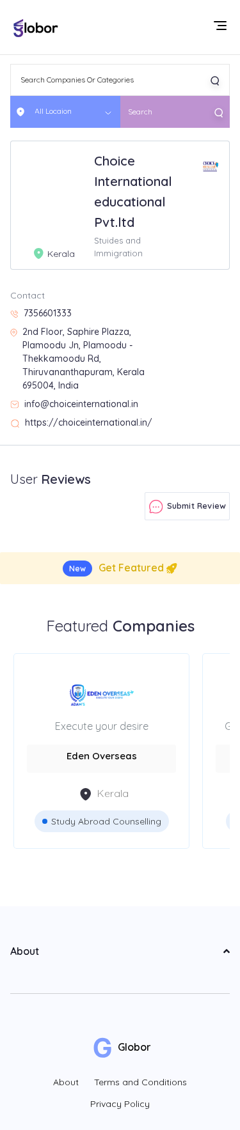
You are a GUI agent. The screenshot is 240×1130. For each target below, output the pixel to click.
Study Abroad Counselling (106, 821)
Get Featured (117, 567)
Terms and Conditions (140, 1082)
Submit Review (195, 505)
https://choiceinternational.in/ (88, 422)
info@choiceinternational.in (81, 404)
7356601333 (48, 313)
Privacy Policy (120, 1104)
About (66, 1082)
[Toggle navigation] (221, 27)
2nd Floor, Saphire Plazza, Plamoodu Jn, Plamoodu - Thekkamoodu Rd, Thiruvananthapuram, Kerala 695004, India (83, 358)
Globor (133, 1047)
